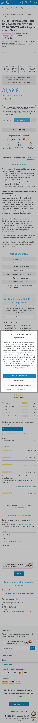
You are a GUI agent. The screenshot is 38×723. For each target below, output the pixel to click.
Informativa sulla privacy (24, 389)
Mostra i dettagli (19, 380)
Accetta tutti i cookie (19, 376)
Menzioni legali (11, 389)
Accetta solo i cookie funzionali (19, 385)
